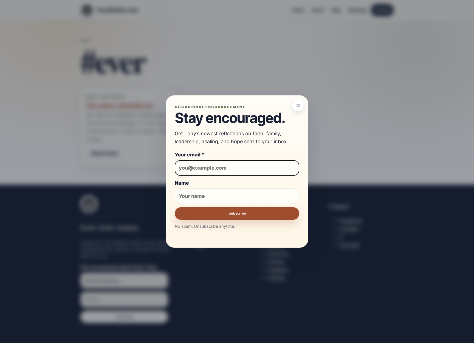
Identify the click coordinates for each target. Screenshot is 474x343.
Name (182, 183)
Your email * (190, 155)
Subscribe (237, 213)
